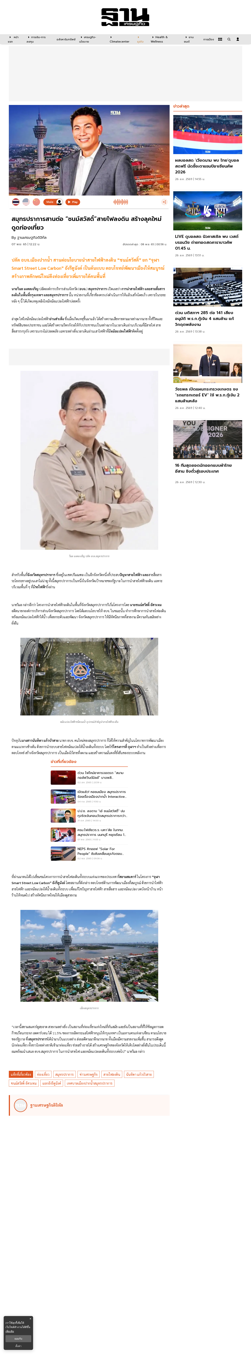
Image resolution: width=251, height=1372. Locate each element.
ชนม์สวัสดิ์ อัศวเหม (24, 1083)
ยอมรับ (18, 1338)
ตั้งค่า (18, 1346)
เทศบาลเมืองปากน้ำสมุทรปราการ (89, 1083)
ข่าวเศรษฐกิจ (89, 1074)
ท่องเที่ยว (43, 1074)
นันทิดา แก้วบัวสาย (139, 1074)
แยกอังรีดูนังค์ (51, 1083)
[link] (207, 151)
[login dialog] (238, 39)
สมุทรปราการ (64, 1074)
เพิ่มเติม (10, 1331)
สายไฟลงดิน (111, 1074)
